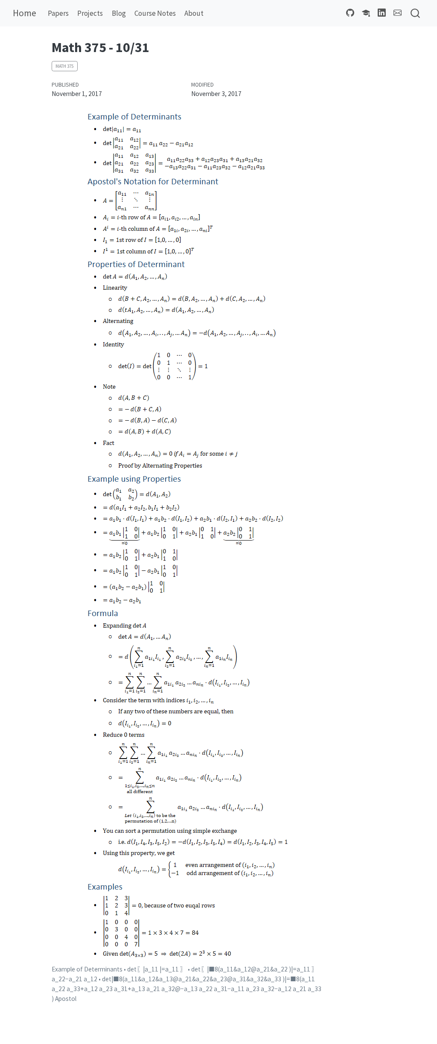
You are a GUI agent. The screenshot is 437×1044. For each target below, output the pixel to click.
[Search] (415, 13)
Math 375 (64, 66)
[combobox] (415, 13)
